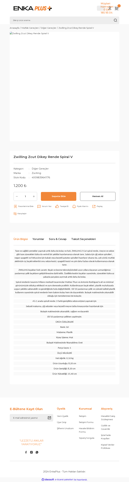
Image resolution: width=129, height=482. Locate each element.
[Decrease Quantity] (17, 196)
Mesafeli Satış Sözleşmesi (108, 418)
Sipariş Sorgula (86, 438)
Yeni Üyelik (62, 416)
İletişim (82, 416)
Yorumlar (38, 239)
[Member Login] (109, 8)
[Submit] (50, 418)
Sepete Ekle (59, 196)
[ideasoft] (48, 479)
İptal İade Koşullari (106, 437)
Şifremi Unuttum (65, 428)
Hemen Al (97, 196)
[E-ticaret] (64, 479)
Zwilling (36, 173)
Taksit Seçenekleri (83, 239)
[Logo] (38, 8)
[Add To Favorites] (23, 206)
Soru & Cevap (58, 239)
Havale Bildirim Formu (86, 430)
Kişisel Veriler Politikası (107, 446)
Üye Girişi (61, 422)
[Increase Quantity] (34, 196)
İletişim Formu (86, 422)
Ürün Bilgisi (21, 239)
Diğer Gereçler (40, 168)
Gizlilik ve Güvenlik (105, 427)
